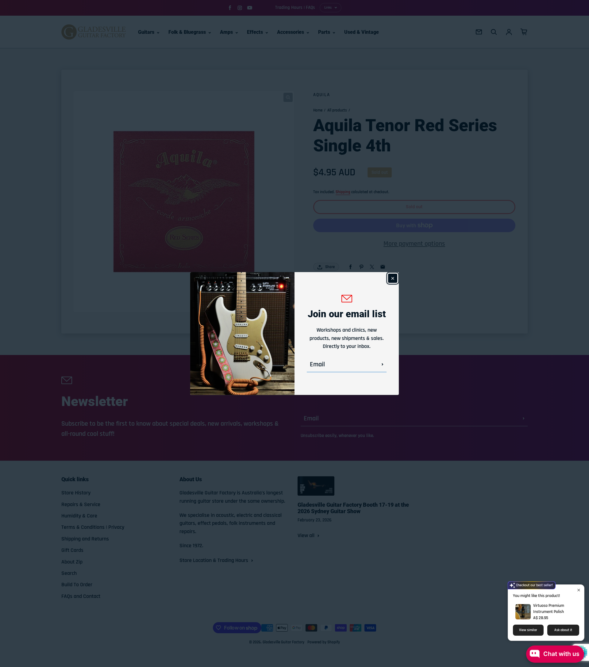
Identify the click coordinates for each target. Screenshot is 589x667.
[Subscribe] (382, 364)
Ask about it (563, 630)
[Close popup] (578, 590)
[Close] (392, 278)
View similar (528, 630)
